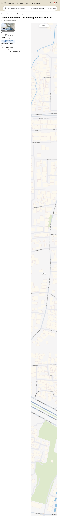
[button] (47, 3)
